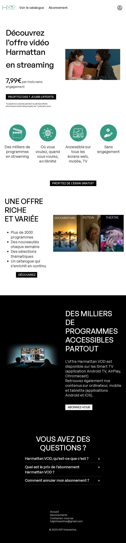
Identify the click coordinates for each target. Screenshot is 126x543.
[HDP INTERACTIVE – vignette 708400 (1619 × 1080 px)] (88, 216)
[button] (63, 458)
